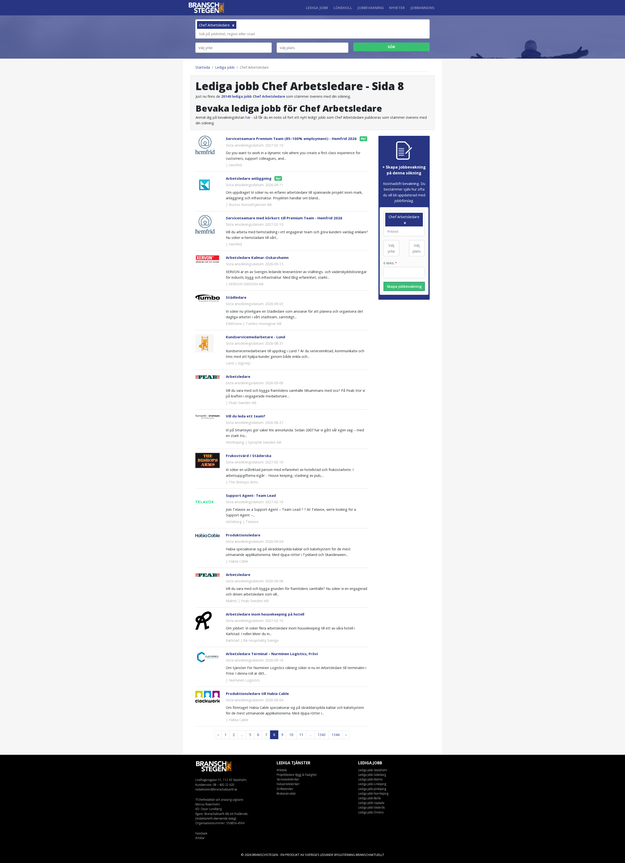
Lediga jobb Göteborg (372, 775)
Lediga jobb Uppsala (371, 803)
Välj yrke (205, 47)
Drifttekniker (285, 789)
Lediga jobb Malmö (370, 779)
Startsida (202, 67)
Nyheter (397, 7)
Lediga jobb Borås (369, 798)
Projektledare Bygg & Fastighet (297, 775)
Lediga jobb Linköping (372, 784)
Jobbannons (422, 7)
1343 (321, 734)
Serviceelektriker (288, 779)
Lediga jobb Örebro (371, 812)
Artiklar (200, 838)
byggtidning (344, 854)
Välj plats (287, 47)
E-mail (390, 263)
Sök (391, 46)
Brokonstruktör (286, 793)
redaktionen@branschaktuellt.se (216, 789)
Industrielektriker (288, 784)
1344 (335, 734)
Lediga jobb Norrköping (373, 793)
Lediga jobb (317, 7)
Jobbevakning (370, 7)
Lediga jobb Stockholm (372, 770)
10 (291, 734)
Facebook (201, 833)
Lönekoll (342, 7)
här (247, 117)
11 (301, 734)
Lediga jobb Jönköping (372, 789)
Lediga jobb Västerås (371, 807)
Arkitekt (282, 770)
